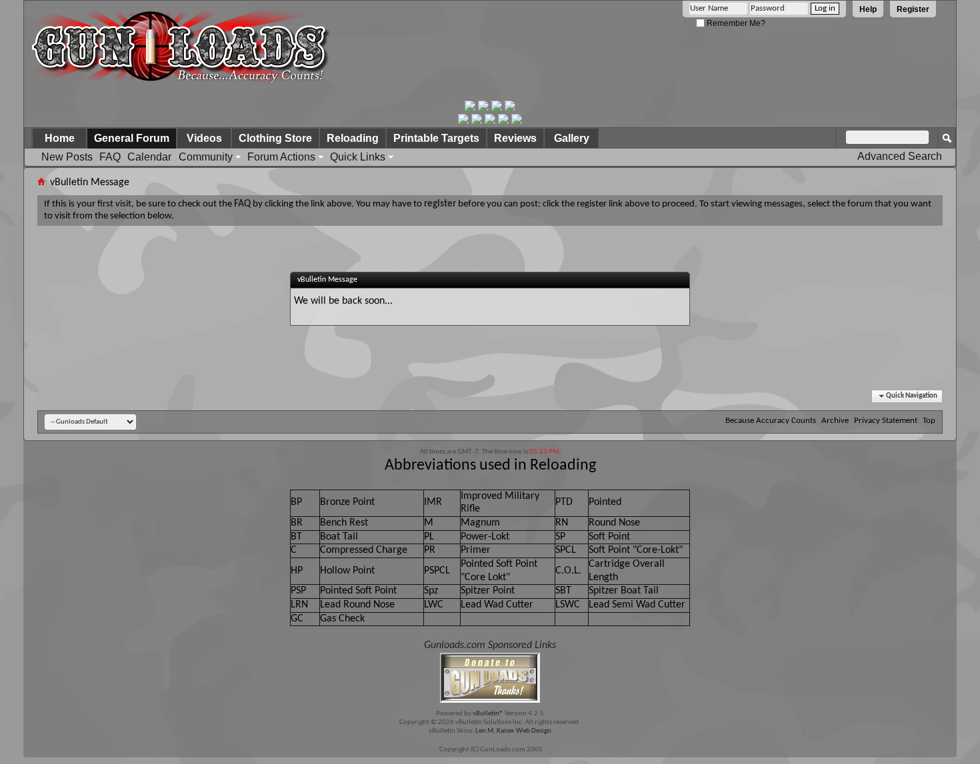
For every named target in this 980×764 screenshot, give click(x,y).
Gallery (571, 138)
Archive (835, 420)
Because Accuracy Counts (770, 420)
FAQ (110, 157)
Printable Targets (436, 138)
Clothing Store (275, 138)
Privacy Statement (885, 420)
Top (929, 420)
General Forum (131, 138)
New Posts (67, 157)
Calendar (149, 157)
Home (60, 138)
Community (206, 157)
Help (868, 9)
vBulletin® (488, 713)
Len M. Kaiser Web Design (513, 731)
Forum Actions (281, 157)
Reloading (353, 138)
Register (913, 9)
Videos (204, 138)
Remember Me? (735, 23)
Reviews (515, 138)
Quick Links (357, 157)
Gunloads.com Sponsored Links (490, 645)
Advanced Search (899, 156)
